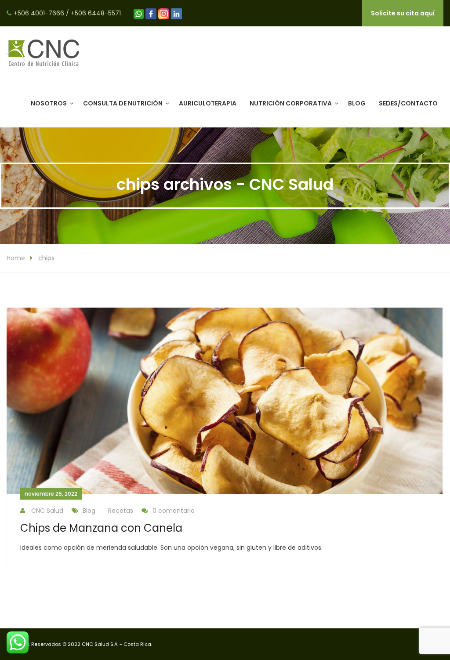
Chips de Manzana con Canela (101, 528)
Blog (357, 103)
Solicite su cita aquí (403, 13)
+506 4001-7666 (39, 13)
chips (46, 258)
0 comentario (173, 510)
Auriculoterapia (207, 103)
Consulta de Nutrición (123, 103)
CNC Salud (47, 510)
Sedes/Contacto (408, 103)
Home (16, 258)
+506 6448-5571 (96, 13)
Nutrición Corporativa (291, 103)
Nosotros (49, 103)
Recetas (120, 510)
